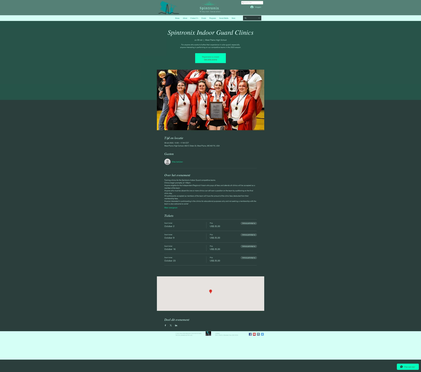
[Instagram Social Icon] (258, 334)
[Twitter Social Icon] (262, 334)
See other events (210, 59)
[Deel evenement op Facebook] (165, 325)
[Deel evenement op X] (171, 325)
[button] (213, 18)
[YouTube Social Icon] (254, 334)
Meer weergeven (170, 208)
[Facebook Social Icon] (250, 334)
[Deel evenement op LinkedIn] (176, 325)
